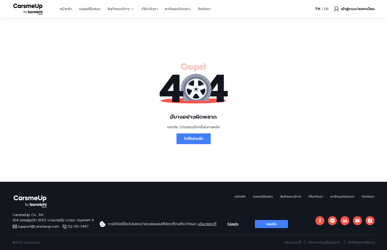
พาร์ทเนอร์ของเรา (178, 9)
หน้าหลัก (66, 9)
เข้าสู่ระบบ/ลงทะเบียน (357, 9)
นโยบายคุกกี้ (207, 224)
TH (317, 9)
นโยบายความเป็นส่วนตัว (324, 242)
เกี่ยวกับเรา (150, 9)
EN (326, 9)
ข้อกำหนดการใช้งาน (361, 242)
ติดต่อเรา (204, 9)
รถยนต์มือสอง (89, 9)
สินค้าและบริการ (290, 196)
